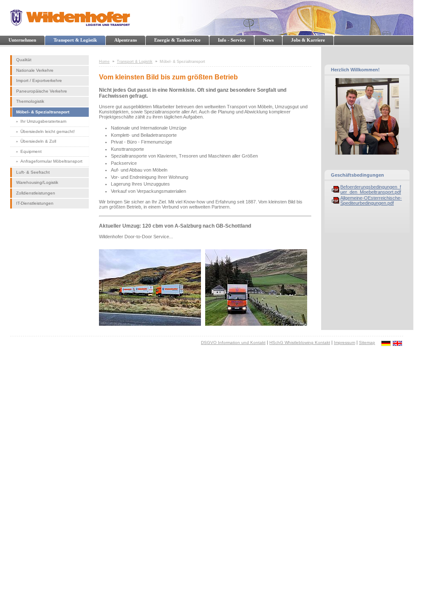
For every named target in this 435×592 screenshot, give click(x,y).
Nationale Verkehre (35, 70)
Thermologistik (30, 101)
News (268, 39)
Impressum (344, 342)
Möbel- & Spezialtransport (42, 112)
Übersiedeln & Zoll (38, 141)
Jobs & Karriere (308, 39)
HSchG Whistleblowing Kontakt (299, 342)
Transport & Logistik (75, 39)
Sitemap (367, 342)
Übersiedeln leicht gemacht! (47, 131)
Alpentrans (125, 39)
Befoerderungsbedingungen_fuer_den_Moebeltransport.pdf (370, 189)
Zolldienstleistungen (35, 193)
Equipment (31, 151)
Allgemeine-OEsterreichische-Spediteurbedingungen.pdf (371, 200)
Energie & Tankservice (177, 39)
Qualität (23, 59)
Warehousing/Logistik (37, 182)
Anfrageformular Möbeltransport (51, 161)
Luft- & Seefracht (33, 172)
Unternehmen (22, 39)
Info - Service (232, 39)
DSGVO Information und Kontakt (233, 342)
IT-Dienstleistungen (35, 203)
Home (104, 61)
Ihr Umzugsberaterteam (43, 121)
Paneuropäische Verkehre (41, 91)
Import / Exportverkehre (39, 80)
